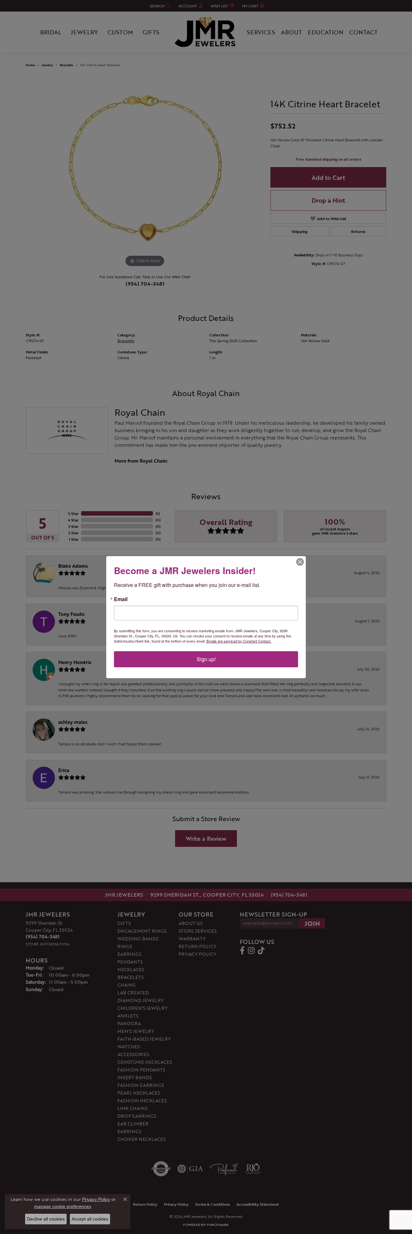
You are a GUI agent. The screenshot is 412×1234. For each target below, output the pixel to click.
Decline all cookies (46, 1218)
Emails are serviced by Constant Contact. (238, 641)
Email (120, 599)
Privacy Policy (96, 1199)
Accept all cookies (90, 1218)
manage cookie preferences (62, 1206)
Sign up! (206, 659)
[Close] (300, 562)
